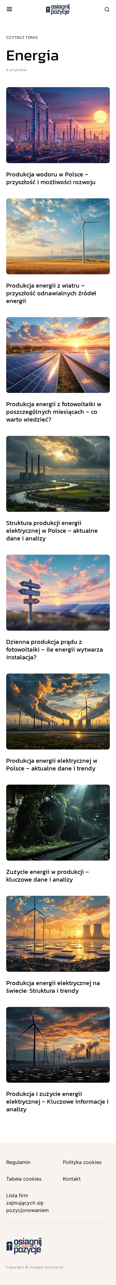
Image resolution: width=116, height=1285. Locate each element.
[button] (9, 9)
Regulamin (18, 1162)
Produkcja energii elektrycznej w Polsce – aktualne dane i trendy (51, 764)
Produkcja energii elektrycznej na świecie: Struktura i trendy (53, 986)
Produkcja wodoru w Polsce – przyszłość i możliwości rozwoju (51, 178)
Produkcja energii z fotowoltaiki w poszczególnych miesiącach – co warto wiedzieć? (53, 411)
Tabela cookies (23, 1179)
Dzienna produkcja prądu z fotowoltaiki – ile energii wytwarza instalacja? (54, 649)
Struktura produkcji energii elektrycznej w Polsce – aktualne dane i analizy (52, 530)
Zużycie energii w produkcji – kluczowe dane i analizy (47, 875)
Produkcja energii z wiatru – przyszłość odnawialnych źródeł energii (51, 293)
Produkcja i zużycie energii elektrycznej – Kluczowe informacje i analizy (57, 1101)
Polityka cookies (82, 1162)
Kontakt (72, 1179)
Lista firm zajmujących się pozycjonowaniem (27, 1202)
